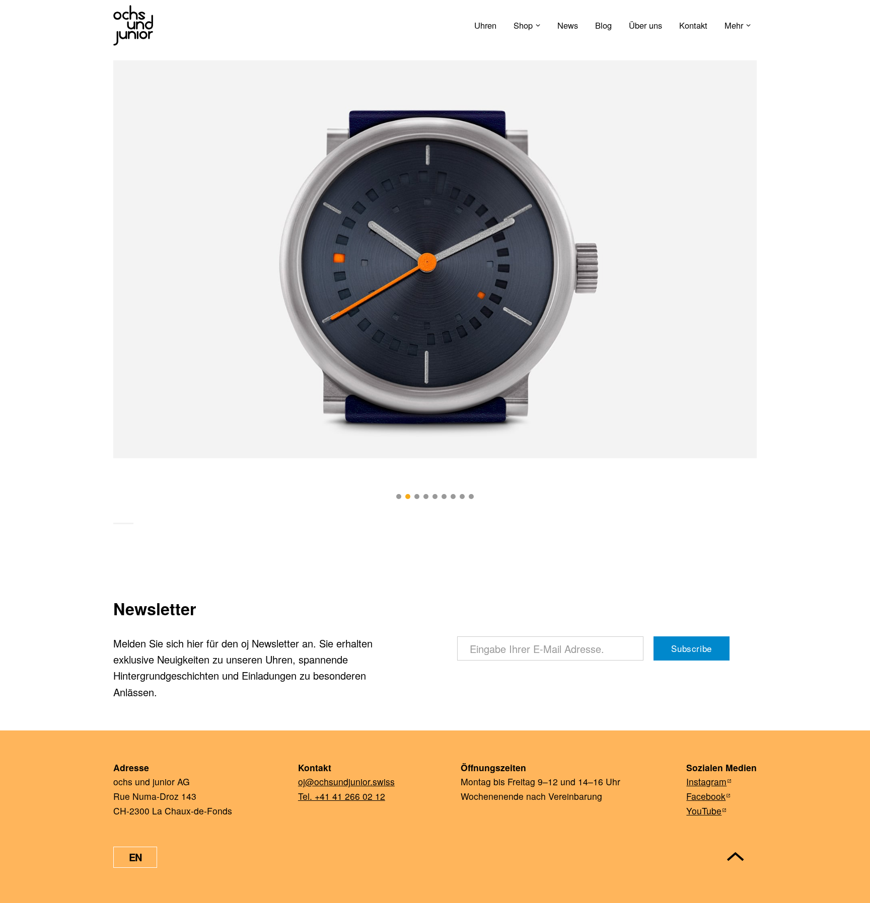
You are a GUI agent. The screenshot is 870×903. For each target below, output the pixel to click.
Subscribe (691, 648)
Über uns (645, 25)
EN (135, 857)
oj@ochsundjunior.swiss (346, 781)
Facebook (706, 796)
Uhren (485, 25)
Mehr (733, 25)
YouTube (703, 810)
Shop (523, 25)
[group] (435, 259)
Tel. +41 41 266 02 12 (341, 796)
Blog (603, 25)
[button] (398, 496)
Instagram (706, 781)
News (567, 25)
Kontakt (693, 25)
